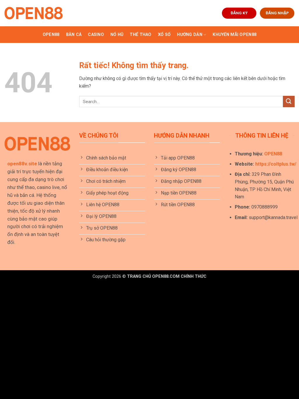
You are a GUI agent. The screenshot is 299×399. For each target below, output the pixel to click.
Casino (96, 34)
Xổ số (164, 34)
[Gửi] (289, 101)
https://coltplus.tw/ (275, 164)
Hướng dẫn (189, 34)
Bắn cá (74, 34)
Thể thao (140, 34)
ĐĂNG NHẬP (277, 13)
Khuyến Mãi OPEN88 (234, 34)
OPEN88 (51, 34)
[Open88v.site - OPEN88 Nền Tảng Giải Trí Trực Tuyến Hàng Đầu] (33, 13)
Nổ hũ (116, 34)
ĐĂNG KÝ (239, 13)
